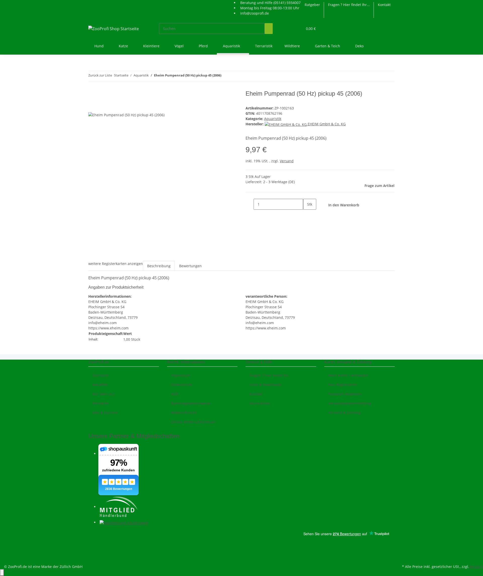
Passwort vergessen (344, 394)
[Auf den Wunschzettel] (101, 106)
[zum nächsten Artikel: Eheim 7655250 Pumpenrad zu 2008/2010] (234, 76)
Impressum (180, 375)
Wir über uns (103, 394)
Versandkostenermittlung (349, 403)
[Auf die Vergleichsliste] (92, 106)
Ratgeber (312, 4)
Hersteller (100, 403)
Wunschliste (260, 403)
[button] (289, 28)
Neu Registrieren (342, 384)
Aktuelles (100, 384)
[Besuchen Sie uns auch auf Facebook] (92, 533)
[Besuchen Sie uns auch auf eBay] (92, 557)
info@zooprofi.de (254, 13)
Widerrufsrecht (184, 412)
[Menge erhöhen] (307, 215)
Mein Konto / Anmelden (348, 375)
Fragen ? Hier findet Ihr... (349, 4)
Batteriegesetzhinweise (190, 403)
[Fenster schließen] (92, 95)
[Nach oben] (2, 572)
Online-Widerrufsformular (193, 421)
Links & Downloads (265, 384)
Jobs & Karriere (105, 412)
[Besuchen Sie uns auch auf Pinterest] (92, 539)
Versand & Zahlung (344, 412)
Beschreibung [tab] (159, 265)
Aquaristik (272, 118)
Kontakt (384, 4)
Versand (287, 161)
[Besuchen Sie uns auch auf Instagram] (92, 545)
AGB (174, 394)
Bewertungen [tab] (190, 265)
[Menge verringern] (250, 204)
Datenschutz (181, 384)
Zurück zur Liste (100, 75)
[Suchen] (269, 28)
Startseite (100, 375)
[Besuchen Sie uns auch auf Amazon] (92, 551)
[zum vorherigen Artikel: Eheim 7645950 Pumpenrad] (225, 76)
